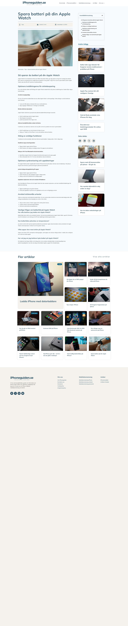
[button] (102, 15)
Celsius (43, 225)
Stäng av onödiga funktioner (89, 26)
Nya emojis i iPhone (72, 305)
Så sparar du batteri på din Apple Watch (92, 20)
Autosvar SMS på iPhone (50, 328)
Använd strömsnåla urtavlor (89, 32)
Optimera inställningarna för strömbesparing (89, 23)
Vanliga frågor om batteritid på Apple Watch (91, 35)
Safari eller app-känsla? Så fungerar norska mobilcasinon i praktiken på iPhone (91, 67)
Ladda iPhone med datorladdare (38, 301)
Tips (22, 24)
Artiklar (95, 3)
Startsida (62, 3)
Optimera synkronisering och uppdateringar (89, 29)
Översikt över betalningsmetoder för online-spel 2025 (90, 127)
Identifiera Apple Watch (26, 155)
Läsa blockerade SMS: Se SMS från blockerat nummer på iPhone (75, 330)
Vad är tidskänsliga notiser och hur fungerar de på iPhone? (27, 355)
